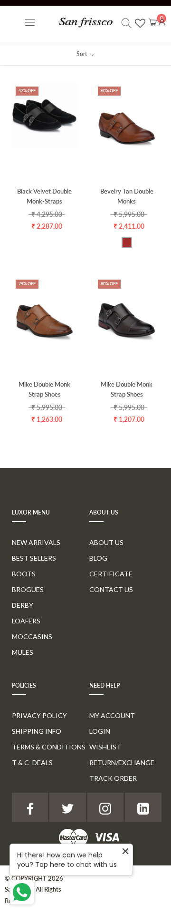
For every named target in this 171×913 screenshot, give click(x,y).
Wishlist (105, 747)
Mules (22, 652)
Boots (24, 574)
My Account (112, 715)
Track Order (113, 778)
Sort (82, 54)
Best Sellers (34, 558)
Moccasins (32, 636)
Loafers (26, 621)
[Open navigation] (30, 22)
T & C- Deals (32, 762)
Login (99, 731)
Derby (22, 605)
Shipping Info (36, 731)
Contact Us (111, 589)
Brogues (28, 589)
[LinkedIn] (143, 807)
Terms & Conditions (49, 747)
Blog (98, 558)
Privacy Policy (39, 715)
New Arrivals (36, 542)
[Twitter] (67, 807)
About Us (106, 542)
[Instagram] (105, 807)
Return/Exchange (121, 762)
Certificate (111, 574)
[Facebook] (30, 807)
